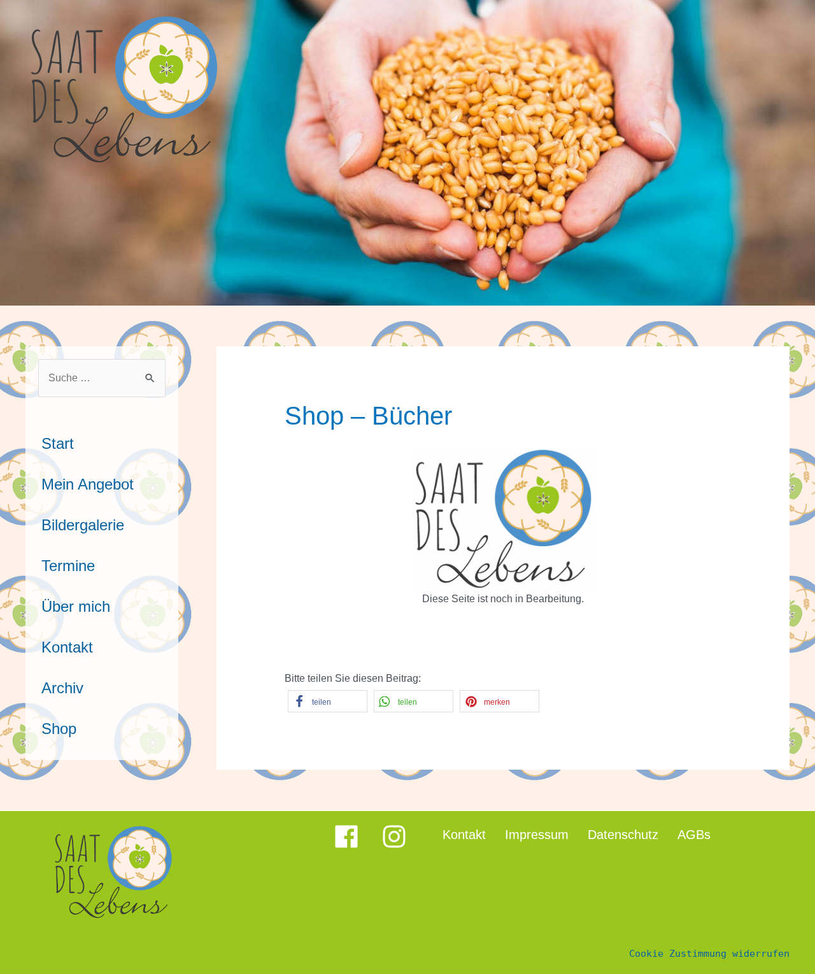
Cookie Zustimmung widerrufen (709, 953)
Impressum (537, 835)
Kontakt (67, 647)
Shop (58, 728)
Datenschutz (623, 835)
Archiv (62, 687)
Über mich (75, 606)
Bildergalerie (82, 524)
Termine (68, 565)
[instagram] (394, 836)
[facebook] (356, 836)
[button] (327, 701)
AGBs (694, 835)
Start (57, 443)
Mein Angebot (87, 484)
